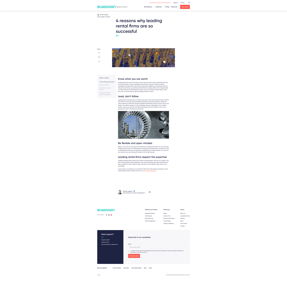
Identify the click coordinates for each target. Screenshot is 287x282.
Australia (126, 268)
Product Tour (167, 216)
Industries (158, 7)
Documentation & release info (109, 244)
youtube (111, 215)
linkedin (108, 215)
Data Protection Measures (178, 274)
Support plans (105, 242)
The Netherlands (136, 268)
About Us (182, 213)
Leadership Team (185, 216)
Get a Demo (185, 7)
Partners (182, 218)
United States (117, 268)
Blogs (165, 213)
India (150, 268)
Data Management (150, 221)
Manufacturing (149, 218)
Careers (182, 2)
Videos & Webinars (169, 223)
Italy (145, 268)
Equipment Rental (150, 213)
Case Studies (167, 221)
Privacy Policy (155, 250)
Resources (174, 7)
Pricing (167, 7)
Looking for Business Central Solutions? (160, 2)
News (181, 221)
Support (175, 2)
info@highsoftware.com (149, 170)
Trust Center (183, 223)
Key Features (148, 7)
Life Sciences (148, 216)
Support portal (105, 239)
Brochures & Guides (169, 218)
